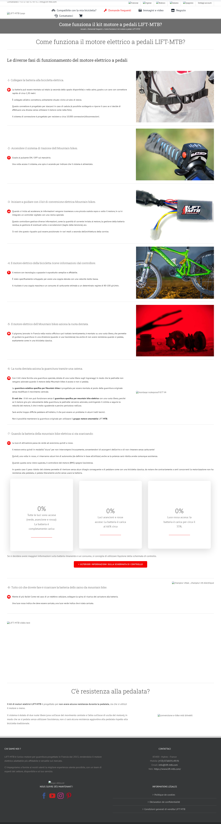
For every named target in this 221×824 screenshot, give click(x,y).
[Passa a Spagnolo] (188, 3)
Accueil (83, 29)
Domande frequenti (95, 29)
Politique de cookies (164, 794)
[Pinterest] (69, 796)
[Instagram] (61, 796)
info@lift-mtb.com (168, 764)
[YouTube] (52, 796)
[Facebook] (44, 796)
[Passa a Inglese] (147, 3)
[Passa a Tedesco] (161, 3)
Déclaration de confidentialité (165, 801)
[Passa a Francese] (133, 3)
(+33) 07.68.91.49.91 (168, 760)
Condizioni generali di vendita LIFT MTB (164, 809)
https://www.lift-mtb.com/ (167, 768)
